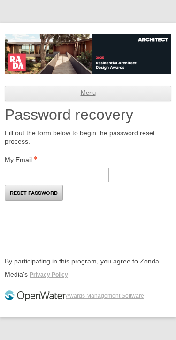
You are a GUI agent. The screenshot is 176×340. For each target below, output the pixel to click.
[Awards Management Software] (35, 299)
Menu (88, 93)
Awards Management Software (105, 296)
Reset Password (34, 192)
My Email (18, 159)
